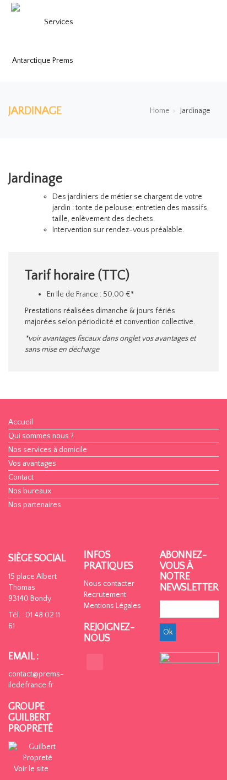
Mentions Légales (112, 605)
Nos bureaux (29, 491)
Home (160, 110)
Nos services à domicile (47, 449)
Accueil (20, 422)
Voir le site (31, 769)
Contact (21, 477)
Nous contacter (109, 583)
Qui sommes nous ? (41, 436)
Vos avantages (32, 463)
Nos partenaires (34, 505)
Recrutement (105, 594)
